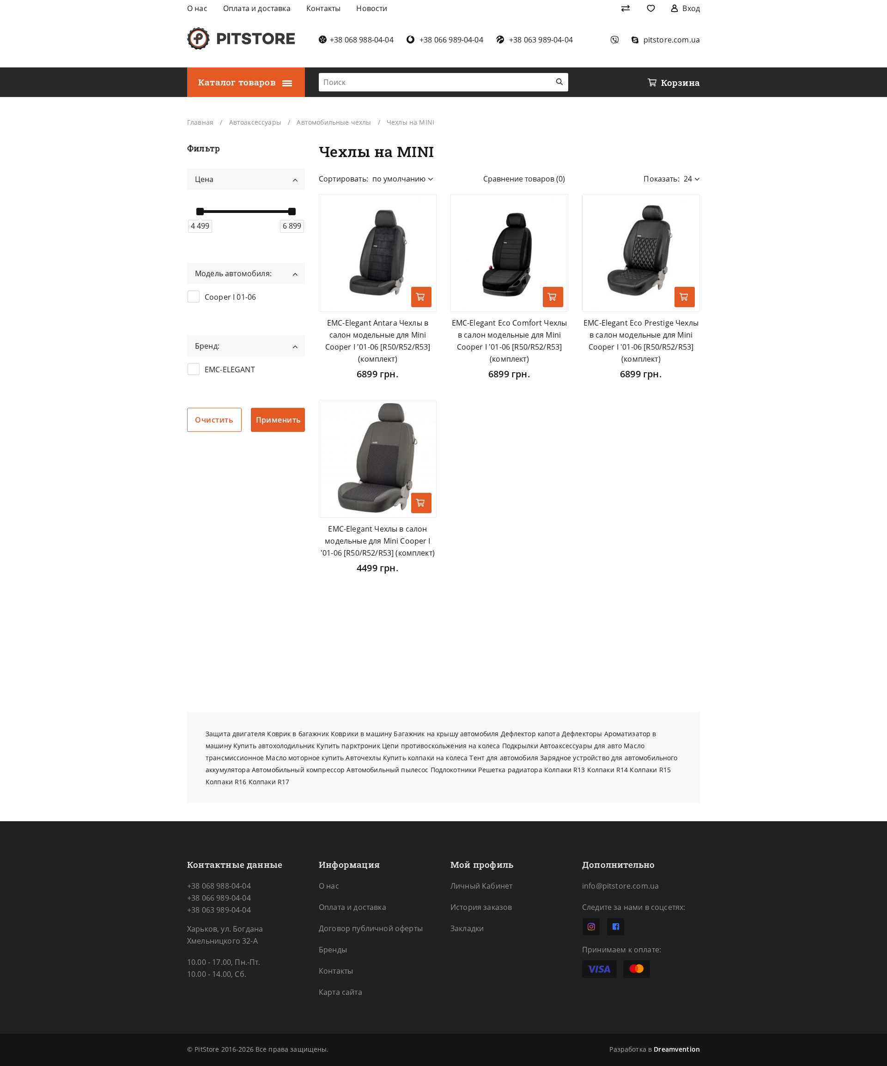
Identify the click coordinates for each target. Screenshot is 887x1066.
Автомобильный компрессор (298, 769)
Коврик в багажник (297, 733)
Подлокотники (454, 769)
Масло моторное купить (305, 757)
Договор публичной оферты (371, 928)
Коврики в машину (361, 733)
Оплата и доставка (352, 907)
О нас (329, 886)
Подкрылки (520, 745)
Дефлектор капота (530, 733)
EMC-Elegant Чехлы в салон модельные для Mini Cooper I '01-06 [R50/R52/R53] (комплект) (378, 541)
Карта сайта (340, 992)
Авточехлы (363, 757)
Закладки (467, 928)
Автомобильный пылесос (387, 769)
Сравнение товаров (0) (524, 179)
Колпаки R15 (650, 769)
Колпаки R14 (607, 769)
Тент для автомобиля (503, 757)
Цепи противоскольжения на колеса (441, 745)
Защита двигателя (235, 733)
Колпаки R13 (564, 769)
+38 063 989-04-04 (219, 910)
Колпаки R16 (226, 781)
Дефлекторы (582, 733)
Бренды (333, 950)
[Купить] (421, 297)
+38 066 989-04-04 (219, 898)
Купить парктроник (348, 745)
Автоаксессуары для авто (581, 745)
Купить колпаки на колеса (425, 757)
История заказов (481, 907)
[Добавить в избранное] (421, 209)
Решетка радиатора (510, 769)
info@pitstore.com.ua (620, 886)
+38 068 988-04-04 (219, 886)
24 (688, 179)
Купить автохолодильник (274, 745)
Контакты (336, 971)
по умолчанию (398, 179)
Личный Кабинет (481, 886)
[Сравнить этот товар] (421, 234)
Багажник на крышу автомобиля (446, 733)
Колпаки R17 (269, 781)
